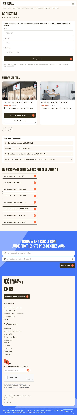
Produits (6, 343)
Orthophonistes (9, 316)
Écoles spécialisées (10, 337)
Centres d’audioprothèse (12, 308)
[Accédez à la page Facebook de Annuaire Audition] (6, 289)
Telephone (7, 48)
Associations (8, 340)
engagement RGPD (24, 387)
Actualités (7, 346)
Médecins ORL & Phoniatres (14, 314)
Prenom (6, 38)
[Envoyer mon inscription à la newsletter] (28, 370)
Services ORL (8, 334)
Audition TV (8, 348)
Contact (6, 400)
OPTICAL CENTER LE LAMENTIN (18, 102)
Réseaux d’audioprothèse (12, 331)
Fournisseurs (8, 328)
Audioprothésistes (10, 311)
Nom (5, 29)
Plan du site (7, 402)
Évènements (8, 351)
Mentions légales (9, 397)
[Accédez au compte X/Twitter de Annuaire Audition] (11, 289)
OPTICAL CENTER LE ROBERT (54, 102)
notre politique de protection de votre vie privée (29, 413)
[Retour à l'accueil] (17, 281)
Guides (6, 319)
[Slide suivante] (10, 129)
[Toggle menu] (73, 3)
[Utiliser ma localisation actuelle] (72, 259)
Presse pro (7, 354)
